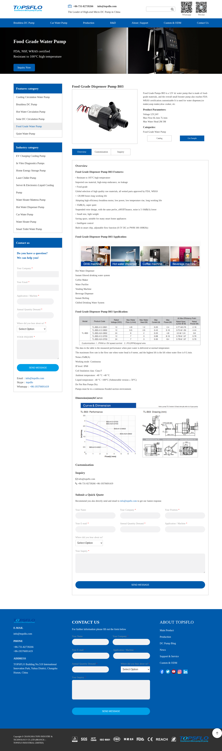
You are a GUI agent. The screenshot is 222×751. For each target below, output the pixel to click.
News (163, 649)
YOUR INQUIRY (26, 337)
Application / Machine (28, 296)
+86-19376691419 (39, 386)
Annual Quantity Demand (29, 309)
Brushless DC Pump (23, 22)
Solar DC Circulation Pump (30, 119)
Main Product (167, 630)
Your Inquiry (82, 551)
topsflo (29, 382)
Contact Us (203, 22)
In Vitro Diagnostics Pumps (30, 163)
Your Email (23, 282)
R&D (113, 22)
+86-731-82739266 (87, 483)
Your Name (80, 510)
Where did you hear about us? (31, 323)
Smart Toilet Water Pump (29, 229)
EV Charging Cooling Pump (31, 156)
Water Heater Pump (26, 221)
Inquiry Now (24, 67)
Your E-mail (82, 523)
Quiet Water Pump (25, 133)
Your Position (172, 510)
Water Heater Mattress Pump (31, 199)
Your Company (25, 268)
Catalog (159, 138)
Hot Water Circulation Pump (30, 111)
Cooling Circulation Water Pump (33, 97)
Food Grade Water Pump (29, 126)
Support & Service (169, 656)
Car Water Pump (58, 22)
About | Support (140, 22)
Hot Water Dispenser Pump (30, 207)
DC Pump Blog (168, 643)
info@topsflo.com (35, 378)
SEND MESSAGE (38, 367)
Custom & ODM (172, 22)
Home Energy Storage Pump (31, 170)
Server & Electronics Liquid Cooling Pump (35, 189)
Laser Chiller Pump (26, 177)
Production (88, 22)
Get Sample (192, 138)
